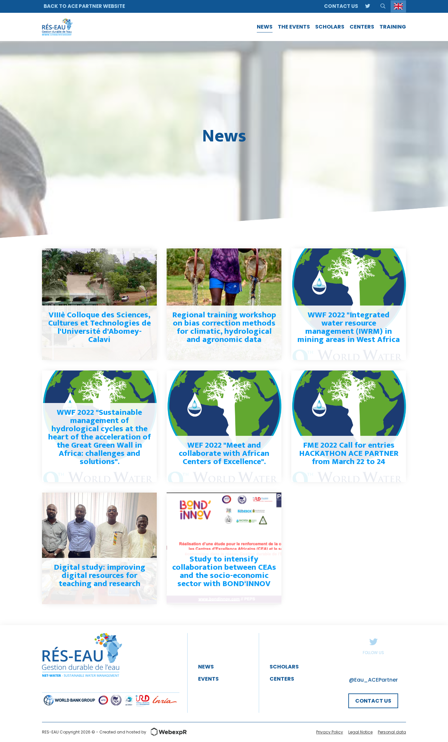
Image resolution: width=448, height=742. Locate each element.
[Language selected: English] (398, 6)
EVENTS (208, 679)
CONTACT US (373, 701)
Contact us (341, 6)
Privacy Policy (329, 732)
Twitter (373, 642)
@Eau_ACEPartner (373, 680)
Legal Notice (360, 732)
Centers (282, 679)
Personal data (392, 732)
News (206, 666)
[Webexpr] (166, 731)
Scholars (284, 666)
